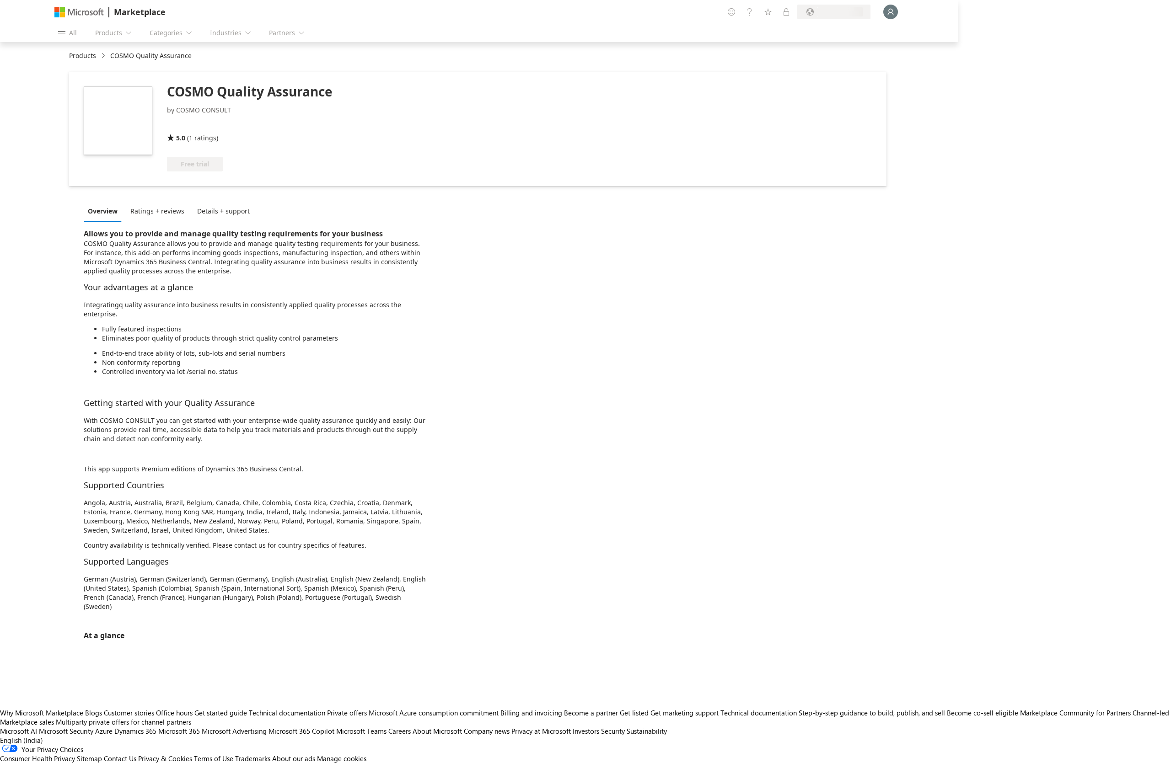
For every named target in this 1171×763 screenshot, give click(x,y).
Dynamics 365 (135, 731)
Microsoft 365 (179, 731)
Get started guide (220, 712)
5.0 (180, 137)
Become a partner (591, 712)
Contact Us (120, 758)
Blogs (93, 712)
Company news (487, 731)
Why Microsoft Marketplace (41, 712)
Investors (586, 731)
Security (613, 731)
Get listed (634, 712)
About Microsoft (437, 731)
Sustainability (647, 731)
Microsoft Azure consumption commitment (434, 712)
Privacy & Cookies (165, 758)
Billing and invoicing (531, 712)
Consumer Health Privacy (37, 758)
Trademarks (252, 758)
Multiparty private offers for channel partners (123, 721)
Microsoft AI (18, 731)
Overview (103, 211)
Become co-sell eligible (982, 712)
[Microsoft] (79, 12)
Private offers (347, 712)
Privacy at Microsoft (541, 731)
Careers (399, 731)
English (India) (21, 740)
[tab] (105, 211)
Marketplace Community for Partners (1075, 712)
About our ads (293, 758)
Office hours (174, 712)
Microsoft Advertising (234, 731)
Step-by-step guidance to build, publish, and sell (872, 712)
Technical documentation (287, 712)
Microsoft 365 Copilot (301, 731)
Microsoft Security (66, 731)
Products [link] (82, 55)
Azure (104, 731)
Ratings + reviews (157, 211)
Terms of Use (213, 758)
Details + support (223, 211)
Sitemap (89, 758)
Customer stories (129, 712)
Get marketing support (684, 712)
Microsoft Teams (361, 731)
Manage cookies (341, 758)
